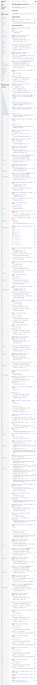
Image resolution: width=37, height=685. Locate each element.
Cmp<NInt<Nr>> (3, 22)
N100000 (2, 96)
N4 (1, 646)
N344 (2, 559)
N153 (2, 241)
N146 (2, 230)
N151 (2, 238)
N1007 (2, 124)
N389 (2, 630)
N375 (2, 609)
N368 (2, 598)
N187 (2, 299)
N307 (2, 499)
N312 (2, 507)
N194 (2, 310)
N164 (2, 259)
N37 (1, 601)
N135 (2, 209)
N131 (2, 201)
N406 (2, 657)
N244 (2, 395)
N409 (2, 661)
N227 (2, 368)
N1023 (2, 149)
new (1, 10)
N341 (2, 554)
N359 (2, 583)
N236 (2, 383)
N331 (2, 537)
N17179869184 (3, 273)
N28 (1, 453)
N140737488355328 (4, 220)
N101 (2, 128)
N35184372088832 (3, 572)
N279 (2, 452)
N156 (2, 245)
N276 (2, 448)
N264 (2, 427)
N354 (2, 576)
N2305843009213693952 (4, 375)
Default (2, 29)
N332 (2, 539)
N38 (1, 616)
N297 (2, 482)
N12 (1, 183)
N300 (2, 489)
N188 (2, 300)
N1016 (2, 138)
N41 (1, 664)
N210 (2, 339)
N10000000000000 (4, 107)
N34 (1, 551)
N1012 (2, 132)
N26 (1, 419)
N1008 (2, 125)
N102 (2, 143)
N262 (2, 423)
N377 (2, 612)
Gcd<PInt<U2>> (3, 36)
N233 (2, 379)
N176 (2, 281)
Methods (3, 8)
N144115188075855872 (4, 227)
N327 (2, 529)
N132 (2, 204)
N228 (2, 369)
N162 (2, 255)
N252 (2, 408)
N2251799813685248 (4, 365)
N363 (2, 591)
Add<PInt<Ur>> (3, 18)
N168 (2, 266)
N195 (2, 311)
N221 (2, 358)
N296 (2, 481)
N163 (2, 256)
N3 (1, 486)
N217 (2, 350)
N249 (2, 402)
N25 (1, 404)
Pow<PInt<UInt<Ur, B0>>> (5, 64)
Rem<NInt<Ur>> (3, 68)
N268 (2, 433)
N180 (2, 288)
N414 (2, 671)
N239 (2, 387)
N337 (2, 547)
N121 (2, 186)
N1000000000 (3, 102)
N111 (2, 168)
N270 (2, 438)
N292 (2, 475)
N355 (2, 577)
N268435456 (3, 434)
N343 (2, 557)
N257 (2, 415)
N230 (2, 373)
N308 (2, 500)
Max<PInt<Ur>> (3, 43)
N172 (2, 274)
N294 (2, 478)
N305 (2, 496)
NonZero (2, 58)
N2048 (2, 328)
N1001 (2, 116)
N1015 (2, 136)
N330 (2, 536)
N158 (2, 248)
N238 (2, 386)
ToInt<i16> (2, 76)
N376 (2, 610)
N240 (2, 390)
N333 (2, 540)
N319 (2, 517)
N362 (2, 590)
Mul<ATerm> (3, 50)
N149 (2, 234)
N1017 (2, 139)
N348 (2, 565)
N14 (1, 218)
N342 (2, 555)
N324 (2, 525)
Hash (2, 39)
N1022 (2, 147)
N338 (2, 548)
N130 (2, 200)
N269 (2, 435)
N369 (2, 599)
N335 (2, 543)
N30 (1, 488)
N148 (2, 233)
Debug (2, 28)
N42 (1, 681)
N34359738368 (3, 558)
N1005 (2, 121)
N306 (2, 497)
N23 (1, 372)
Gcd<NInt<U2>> (3, 35)
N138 (2, 215)
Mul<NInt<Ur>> (3, 51)
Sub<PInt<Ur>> (3, 73)
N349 (2, 566)
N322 (2, 522)
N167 (2, 263)
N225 (2, 364)
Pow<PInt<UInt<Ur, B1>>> (5, 65)
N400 (2, 649)
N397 (2, 642)
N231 (2, 376)
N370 (2, 602)
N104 (2, 153)
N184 (2, 295)
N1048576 (2, 154)
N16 (1, 251)
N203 (2, 325)
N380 (2, 617)
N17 (1, 269)
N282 (2, 459)
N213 (2, 343)
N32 (1, 518)
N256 (2, 413)
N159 (2, 249)
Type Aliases (3, 87)
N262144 (2, 424)
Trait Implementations (4, 14)
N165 (2, 260)
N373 (2, 606)
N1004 (2, 120)
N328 (2, 532)
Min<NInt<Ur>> (3, 46)
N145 (2, 229)
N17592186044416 (3, 280)
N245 (2, 397)
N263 (2, 426)
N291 (2, 474)
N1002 (2, 117)
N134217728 (3, 208)
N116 (2, 178)
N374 (2, 608)
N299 (2, 485)
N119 (2, 182)
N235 (2, 382)
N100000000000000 (4, 109)
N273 (2, 442)
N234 (2, 380)
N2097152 (2, 336)
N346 (2, 562)
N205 (2, 329)
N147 (2, 231)
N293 (2, 477)
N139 (2, 216)
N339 (2, 550)
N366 (2, 595)
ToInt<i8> (2, 80)
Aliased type (3, 7)
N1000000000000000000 (5, 114)
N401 (2, 650)
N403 (2, 653)
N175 (2, 278)
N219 (2, 353)
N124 (2, 190)
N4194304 (2, 679)
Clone (2, 21)
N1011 (2, 131)
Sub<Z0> (2, 75)
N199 (2, 317)
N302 (2, 492)
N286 (2, 464)
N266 (2, 430)
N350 (2, 569)
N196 (2, 313)
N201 (2, 322)
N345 (2, 561)
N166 (2, 262)
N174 (2, 277)
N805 (2, 4)
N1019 (2, 142)
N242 (2, 393)
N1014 (2, 135)
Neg (1, 57)
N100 (2, 92)
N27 (1, 437)
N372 (2, 605)
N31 (1, 503)
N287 (2, 466)
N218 (2, 351)
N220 (2, 357)
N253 (2, 409)
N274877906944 (3, 445)
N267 (2, 431)
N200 (2, 321)
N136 (2, 211)
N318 (2, 515)
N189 (2, 302)
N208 (2, 333)
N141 (2, 222)
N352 (2, 573)
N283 (2, 460)
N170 (2, 270)
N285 (2, 463)
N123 (2, 189)
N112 (2, 169)
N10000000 (3, 99)
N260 (2, 420)
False (2, 88)
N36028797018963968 (4, 587)
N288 (2, 467)
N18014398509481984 (4, 289)
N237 (2, 384)
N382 (2, 620)
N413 (2, 670)
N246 (2, 398)
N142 (2, 223)
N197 (2, 314)
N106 (2, 157)
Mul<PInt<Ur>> (3, 53)
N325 (2, 526)
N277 (2, 449)
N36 (1, 584)
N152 (2, 240)
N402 (2, 652)
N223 (2, 361)
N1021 (2, 146)
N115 (2, 175)
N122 (2, 187)
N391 (2, 634)
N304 (2, 495)
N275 (2, 446)
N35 (1, 568)
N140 (2, 219)
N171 (2, 271)
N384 (2, 623)
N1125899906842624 (4, 171)
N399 (2, 645)
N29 (1, 471)
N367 (2, 597)
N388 (2, 628)
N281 (2, 456)
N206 (2, 331)
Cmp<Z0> (2, 25)
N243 (2, 394)
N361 (2, 588)
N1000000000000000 (4, 110)
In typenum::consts (5, 84)
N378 (2, 613)
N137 (2, 212)
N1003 (2, 118)
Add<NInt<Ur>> (3, 17)
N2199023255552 (3, 354)
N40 (1, 648)
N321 (2, 521)
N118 (2, 180)
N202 (2, 324)
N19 (1, 303)
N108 (2, 161)
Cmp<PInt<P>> (3, 24)
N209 (2, 335)
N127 (2, 194)
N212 (2, 342)
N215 (2, 347)
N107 (2, 158)
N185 (2, 296)
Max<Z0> (2, 44)
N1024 (2, 150)
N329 (2, 533)
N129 (2, 197)
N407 (2, 659)
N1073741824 (3, 160)
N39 (1, 631)
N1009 (2, 127)
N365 (2, 594)
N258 (2, 416)
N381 (2, 619)
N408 (2, 660)
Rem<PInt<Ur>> (3, 69)
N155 (2, 244)
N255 (2, 412)
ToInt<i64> (2, 79)
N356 (2, 579)
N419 (2, 678)
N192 (2, 307)
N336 (2, 546)
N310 (2, 504)
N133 (2, 205)
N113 (2, 172)
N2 (1, 318)
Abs (1, 15)
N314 (2, 510)
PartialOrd (2, 62)
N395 (2, 639)
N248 (2, 401)
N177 (2, 282)
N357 (2, 580)
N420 (2, 682)
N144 (2, 226)
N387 (2, 627)
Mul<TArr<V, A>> (3, 54)
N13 (1, 198)
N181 (2, 291)
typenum (3, 1)
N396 (2, 641)
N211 (2, 340)
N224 (2, 362)
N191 (2, 306)
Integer (2, 40)
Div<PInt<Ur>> (3, 32)
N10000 (2, 95)
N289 (2, 470)
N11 (1, 165)
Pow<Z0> (2, 66)
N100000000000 (3, 105)
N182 (2, 292)
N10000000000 (3, 103)
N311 (2, 506)
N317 (2, 514)
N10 (1, 91)
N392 (2, 635)
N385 (2, 624)
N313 (2, 508)
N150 (2, 237)
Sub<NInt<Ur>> (3, 72)
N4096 (2, 663)
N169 (2, 267)
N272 (2, 441)
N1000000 (2, 98)
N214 (2, 344)
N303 (2, 493)
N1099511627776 (3, 164)
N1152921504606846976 (4, 176)
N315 (2, 511)
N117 (2, 179)
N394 (2, 638)
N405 (2, 656)
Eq (1, 33)
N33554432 (2, 544)
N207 (2, 332)
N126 (2, 193)
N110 (2, 167)
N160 (2, 252)
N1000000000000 (4, 106)
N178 (2, 284)
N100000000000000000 (4, 113)
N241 (2, 391)
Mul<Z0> (2, 55)
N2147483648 (3, 346)
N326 (2, 528)
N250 (2, 405)
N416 (2, 674)
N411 (2, 667)
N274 (2, 444)
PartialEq (2, 61)
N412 (2, 668)
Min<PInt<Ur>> (3, 47)
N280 (2, 455)
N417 (2, 675)
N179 (2, 285)
